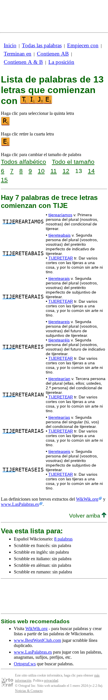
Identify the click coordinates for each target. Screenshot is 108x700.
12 (65, 171)
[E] (6, 144)
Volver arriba (85, 516)
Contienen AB (53, 54)
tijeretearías (59, 417)
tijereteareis (59, 321)
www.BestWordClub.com (37, 640)
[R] (6, 124)
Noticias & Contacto (29, 691)
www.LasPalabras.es (20, 504)
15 (4, 179)
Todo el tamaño (73, 161)
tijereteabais (59, 235)
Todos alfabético (23, 161)
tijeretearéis (59, 340)
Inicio (10, 45)
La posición (61, 62)
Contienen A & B (23, 62)
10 (41, 171)
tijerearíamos (60, 215)
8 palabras (63, 538)
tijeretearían (59, 378)
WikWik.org (87, 499)
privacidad (51, 681)
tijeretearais (59, 278)
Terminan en (17, 54)
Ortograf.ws (25, 663)
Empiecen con (82, 45)
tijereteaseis (59, 451)
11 (53, 171)
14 (91, 171)
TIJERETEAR (60, 258)
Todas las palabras (42, 45)
